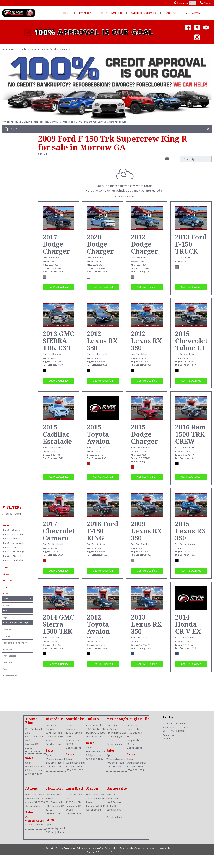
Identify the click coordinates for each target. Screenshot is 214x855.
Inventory (85, 12)
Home (66, 12)
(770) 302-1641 (33, 773)
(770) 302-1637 (94, 758)
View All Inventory (124, 196)
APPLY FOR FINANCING (175, 723)
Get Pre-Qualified (111, 12)
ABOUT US (168, 734)
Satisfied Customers (143, 12)
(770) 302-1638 (54, 766)
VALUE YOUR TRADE (174, 731)
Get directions (33, 751)
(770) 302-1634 (135, 770)
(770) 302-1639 (74, 770)
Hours (40, 770)
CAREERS (168, 738)
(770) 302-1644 (115, 766)
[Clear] (17, 513)
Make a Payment (195, 12)
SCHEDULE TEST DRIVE (176, 727)
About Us (170, 12)
